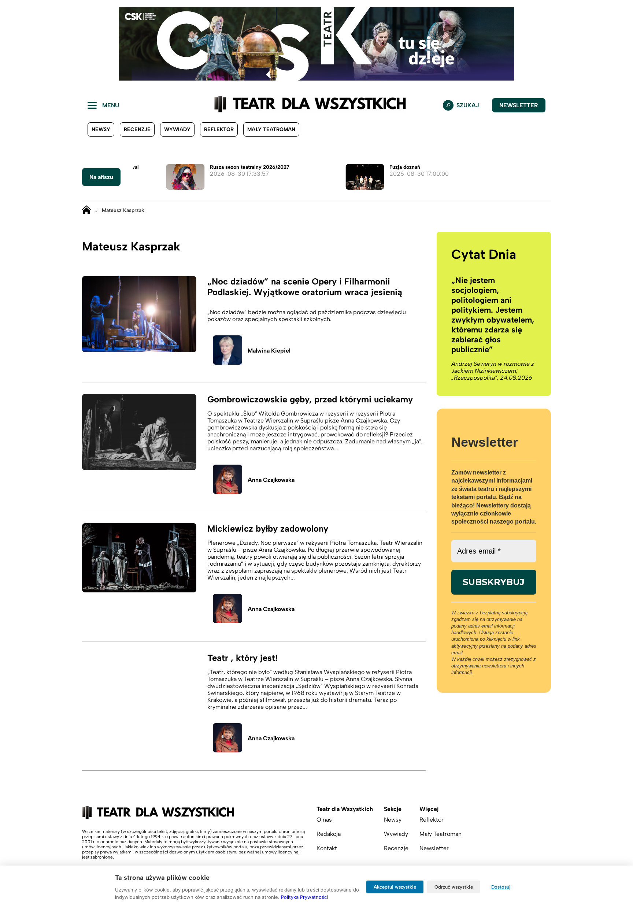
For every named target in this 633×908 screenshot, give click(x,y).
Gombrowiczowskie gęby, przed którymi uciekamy (310, 399)
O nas (324, 819)
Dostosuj (501, 887)
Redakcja (328, 833)
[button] (11, 44)
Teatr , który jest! (242, 657)
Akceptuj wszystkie (395, 887)
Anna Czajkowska (271, 479)
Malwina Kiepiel (269, 350)
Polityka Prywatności (304, 897)
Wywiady (177, 129)
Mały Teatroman (271, 129)
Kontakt (326, 848)
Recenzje (137, 129)
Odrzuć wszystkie (453, 887)
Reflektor (219, 129)
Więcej (428, 808)
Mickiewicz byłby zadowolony (267, 528)
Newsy (101, 129)
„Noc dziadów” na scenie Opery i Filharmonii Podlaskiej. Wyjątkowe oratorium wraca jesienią (304, 286)
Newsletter (518, 105)
